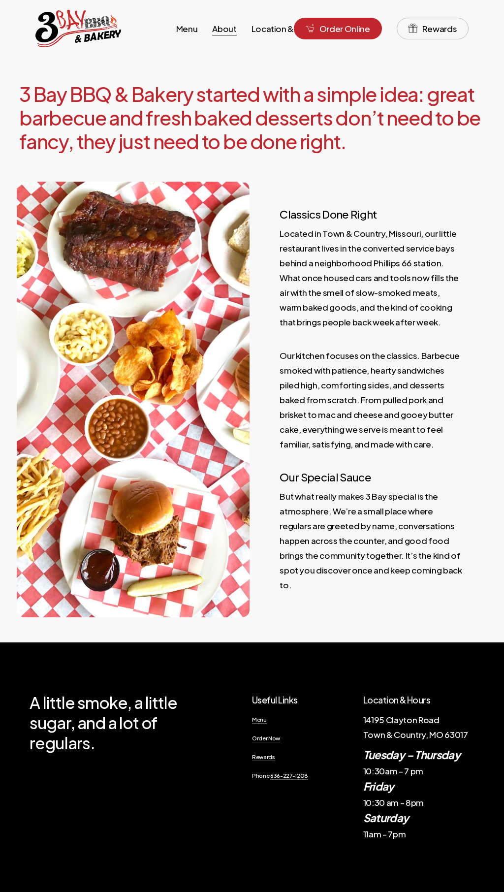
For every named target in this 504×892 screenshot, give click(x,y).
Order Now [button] (266, 737)
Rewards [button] (263, 756)
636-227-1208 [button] (289, 775)
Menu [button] (259, 719)
